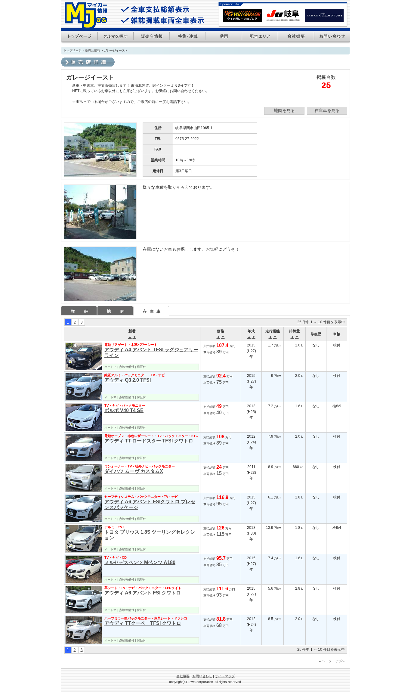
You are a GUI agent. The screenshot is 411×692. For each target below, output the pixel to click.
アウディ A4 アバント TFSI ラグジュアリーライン (151, 352)
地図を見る (284, 110)
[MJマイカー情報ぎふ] (86, 15)
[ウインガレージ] (242, 19)
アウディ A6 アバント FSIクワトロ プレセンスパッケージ (149, 504)
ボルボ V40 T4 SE (124, 410)
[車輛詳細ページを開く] (83, 356)
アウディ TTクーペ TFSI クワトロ (142, 623)
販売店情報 (92, 50)
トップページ (72, 50)
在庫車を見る (327, 110)
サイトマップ (225, 676)
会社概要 (183, 676)
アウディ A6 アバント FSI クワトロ (142, 592)
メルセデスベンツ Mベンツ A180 (139, 562)
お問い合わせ (202, 676)
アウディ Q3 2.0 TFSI (127, 380)
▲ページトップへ (331, 661)
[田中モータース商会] (324, 19)
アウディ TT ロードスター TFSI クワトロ (148, 440)
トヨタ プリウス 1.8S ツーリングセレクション (149, 534)
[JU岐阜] (283, 19)
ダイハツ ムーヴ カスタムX (133, 471)
